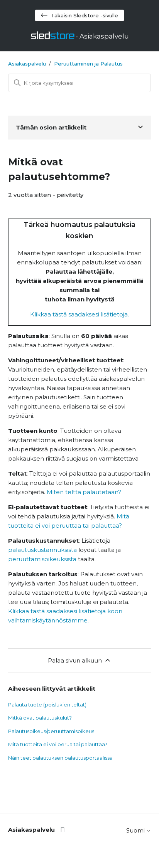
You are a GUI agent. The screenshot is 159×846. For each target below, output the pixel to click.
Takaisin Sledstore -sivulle (84, 15)
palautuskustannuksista (42, 549)
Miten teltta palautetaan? (84, 492)
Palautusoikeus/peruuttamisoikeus (51, 731)
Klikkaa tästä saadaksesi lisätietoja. (79, 314)
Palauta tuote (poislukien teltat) (47, 704)
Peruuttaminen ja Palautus (88, 64)
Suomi (136, 830)
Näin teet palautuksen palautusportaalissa (60, 758)
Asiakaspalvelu (27, 64)
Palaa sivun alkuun (75, 660)
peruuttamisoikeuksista (42, 559)
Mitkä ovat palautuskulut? (40, 718)
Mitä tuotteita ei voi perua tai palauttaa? (57, 744)
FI (63, 829)
